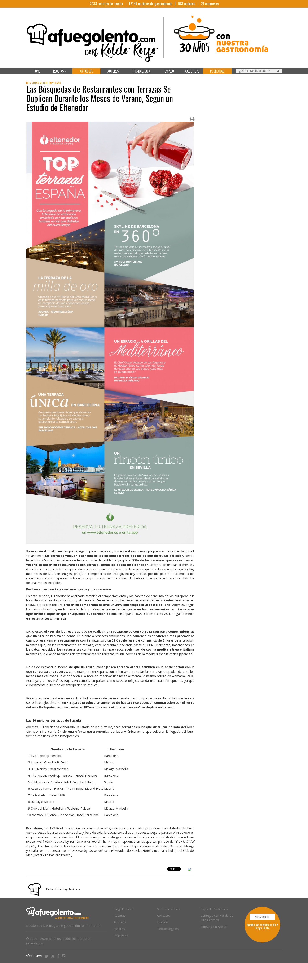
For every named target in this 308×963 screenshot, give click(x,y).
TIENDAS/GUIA (141, 71)
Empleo (162, 922)
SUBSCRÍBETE (262, 917)
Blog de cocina (124, 909)
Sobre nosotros (168, 909)
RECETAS (59, 71)
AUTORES (113, 71)
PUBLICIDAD (217, 71)
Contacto (163, 915)
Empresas (121, 935)
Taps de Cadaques (214, 909)
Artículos (120, 922)
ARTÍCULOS (86, 71)
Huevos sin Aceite (214, 926)
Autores (119, 929)
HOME (37, 71)
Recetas (120, 915)
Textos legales (168, 929)
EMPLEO (169, 71)
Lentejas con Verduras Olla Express (217, 917)
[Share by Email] (189, 870)
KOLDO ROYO (192, 71)
